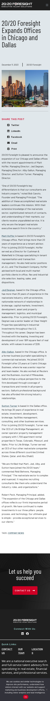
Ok (25, 697)
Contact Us (22, 590)
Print (14, 148)
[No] (46, 689)
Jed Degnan (8, 289)
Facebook (16, 136)
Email (14, 142)
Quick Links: (9, 644)
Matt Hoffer (8, 235)
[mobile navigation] (46, 5)
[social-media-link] (22, 633)
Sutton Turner (9, 405)
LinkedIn (15, 130)
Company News (16, 533)
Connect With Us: (25, 628)
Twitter (15, 124)
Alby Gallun (8, 351)
